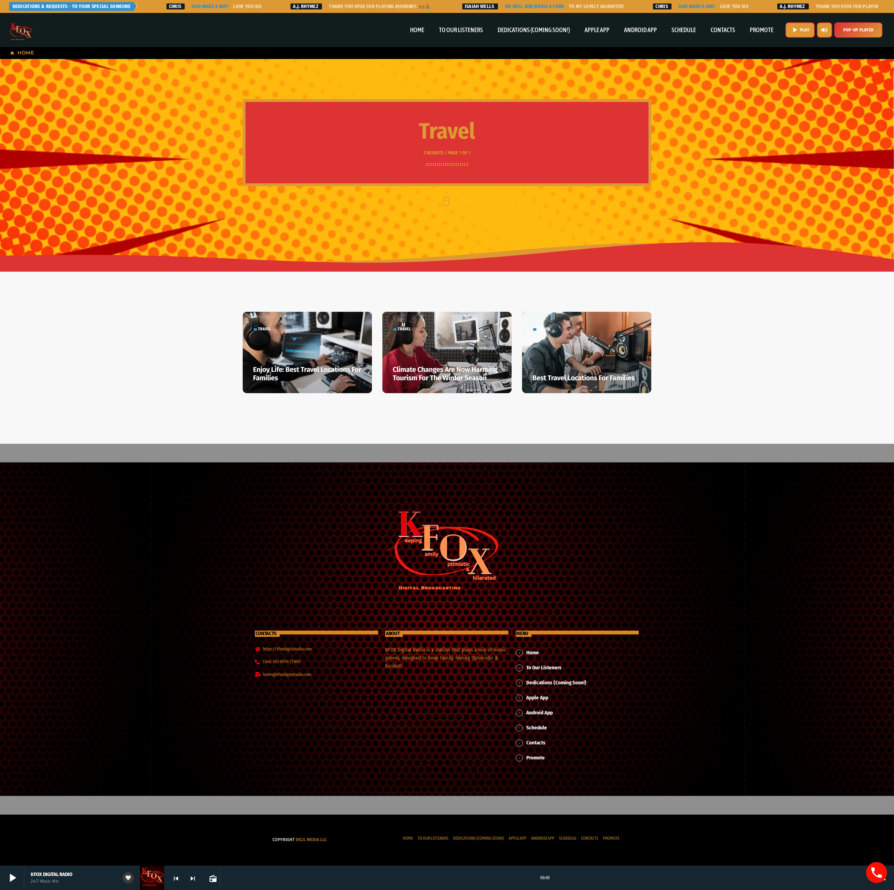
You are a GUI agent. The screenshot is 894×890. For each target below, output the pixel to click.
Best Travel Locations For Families (584, 378)
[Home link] (21, 30)
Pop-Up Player (858, 30)
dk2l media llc (311, 840)
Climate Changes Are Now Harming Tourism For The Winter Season (445, 374)
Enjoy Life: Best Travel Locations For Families (307, 374)
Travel (264, 329)
